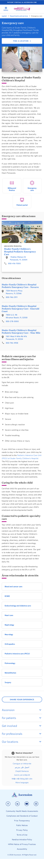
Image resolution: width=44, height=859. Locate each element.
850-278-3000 (12, 321)
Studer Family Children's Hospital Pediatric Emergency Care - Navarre (20, 286)
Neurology (9, 634)
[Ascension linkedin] (17, 803)
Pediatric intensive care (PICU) (17, 653)
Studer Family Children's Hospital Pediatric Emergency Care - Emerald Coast (20, 309)
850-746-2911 (11, 297)
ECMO (7, 596)
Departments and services (19, 16)
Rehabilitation (10, 673)
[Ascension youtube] (26, 803)
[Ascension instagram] (36, 803)
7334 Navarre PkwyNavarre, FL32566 (14, 292)
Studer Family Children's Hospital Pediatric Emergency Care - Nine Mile (21, 331)
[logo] (22, 9)
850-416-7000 (14, 263)
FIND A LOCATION (21, 41)
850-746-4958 (12, 343)
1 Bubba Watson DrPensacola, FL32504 (18, 258)
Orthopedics (10, 644)
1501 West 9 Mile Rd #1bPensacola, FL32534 (16, 337)
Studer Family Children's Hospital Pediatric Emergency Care (20, 251)
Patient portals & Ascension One (22, 2)
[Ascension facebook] (8, 803)
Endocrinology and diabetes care (18, 605)
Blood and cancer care (13, 586)
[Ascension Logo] (22, 796)
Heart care (9, 615)
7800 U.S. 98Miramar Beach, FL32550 (17, 316)
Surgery (8, 682)
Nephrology (9, 625)
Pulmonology (10, 663)
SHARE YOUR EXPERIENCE (22, 699)
